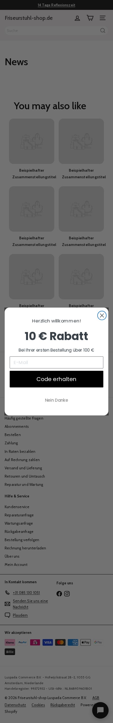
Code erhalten (56, 379)
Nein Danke (56, 400)
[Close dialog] (102, 315)
